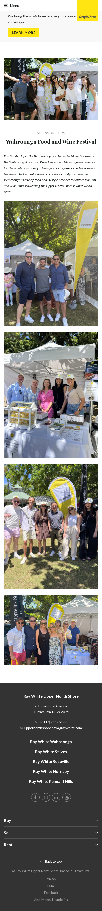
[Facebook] (35, 797)
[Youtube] (66, 797)
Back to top (53, 861)
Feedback (51, 893)
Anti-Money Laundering (51, 900)
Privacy (51, 879)
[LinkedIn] (56, 797)
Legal (51, 886)
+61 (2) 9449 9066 (53, 722)
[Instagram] (46, 797)
